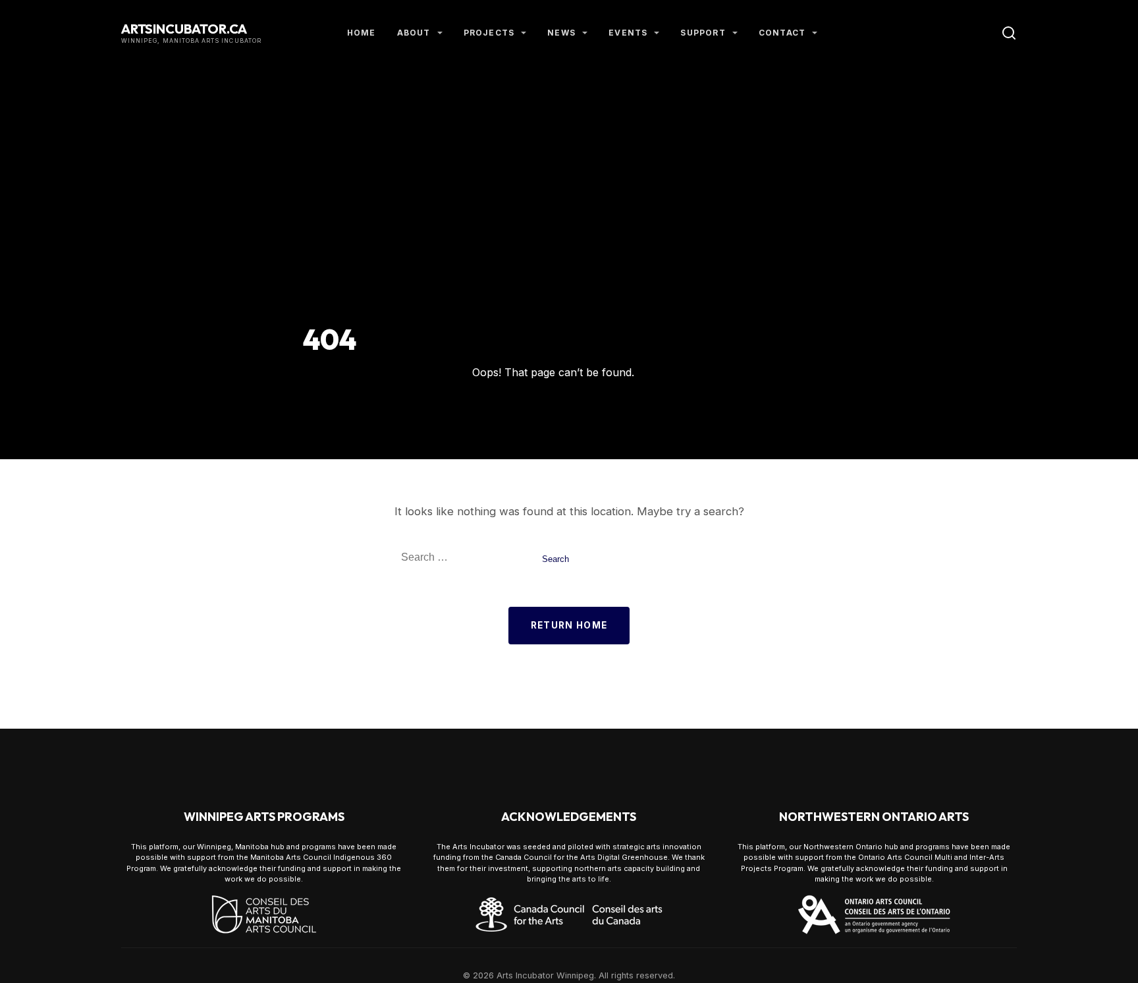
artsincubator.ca (184, 28)
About (414, 33)
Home (361, 33)
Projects (489, 33)
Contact (782, 33)
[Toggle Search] (1009, 33)
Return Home (569, 625)
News (561, 33)
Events (628, 33)
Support (702, 33)
